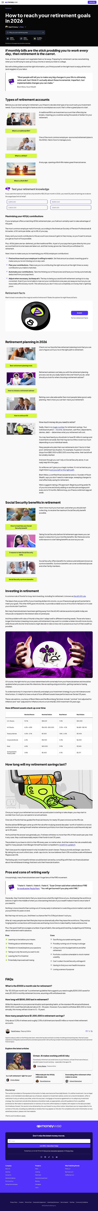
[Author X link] (89, 1031)
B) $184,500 (56, 202)
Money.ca (67, 1168)
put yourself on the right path (62, 470)
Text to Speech (64, 1202)
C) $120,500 (12, 207)
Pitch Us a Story (9, 1181)
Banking (37, 1181)
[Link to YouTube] (56, 1157)
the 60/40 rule (80, 596)
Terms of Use (47, 1151)
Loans (36, 1187)
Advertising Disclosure (53, 1202)
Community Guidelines (82, 1202)
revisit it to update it (67, 845)
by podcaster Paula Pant (28, 888)
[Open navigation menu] (3, 2)
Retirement (38, 1175)
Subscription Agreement (57, 1151)
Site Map (72, 1202)
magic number (59, 427)
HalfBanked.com (69, 1175)
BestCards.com (69, 1172)
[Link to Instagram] (41, 1157)
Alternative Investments (41, 1178)
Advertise (7, 1172)
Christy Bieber (41, 1066)
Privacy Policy (69, 1151)
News (36, 1168)
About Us (7, 1168)
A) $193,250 (12, 202)
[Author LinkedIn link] (92, 1031)
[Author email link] (87, 1031)
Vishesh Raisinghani (76, 1081)
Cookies (21, 1202)
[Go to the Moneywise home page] (12, 2)
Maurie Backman (45, 1081)
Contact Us (8, 1175)
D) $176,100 (55, 207)
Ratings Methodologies (11, 1184)
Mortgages (38, 1184)
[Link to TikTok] (49, 1157)
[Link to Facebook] (45, 1157)
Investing (37, 1172)
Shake (79, 313)
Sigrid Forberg (13, 27)
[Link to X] (53, 1157)
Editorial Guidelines (10, 1178)
